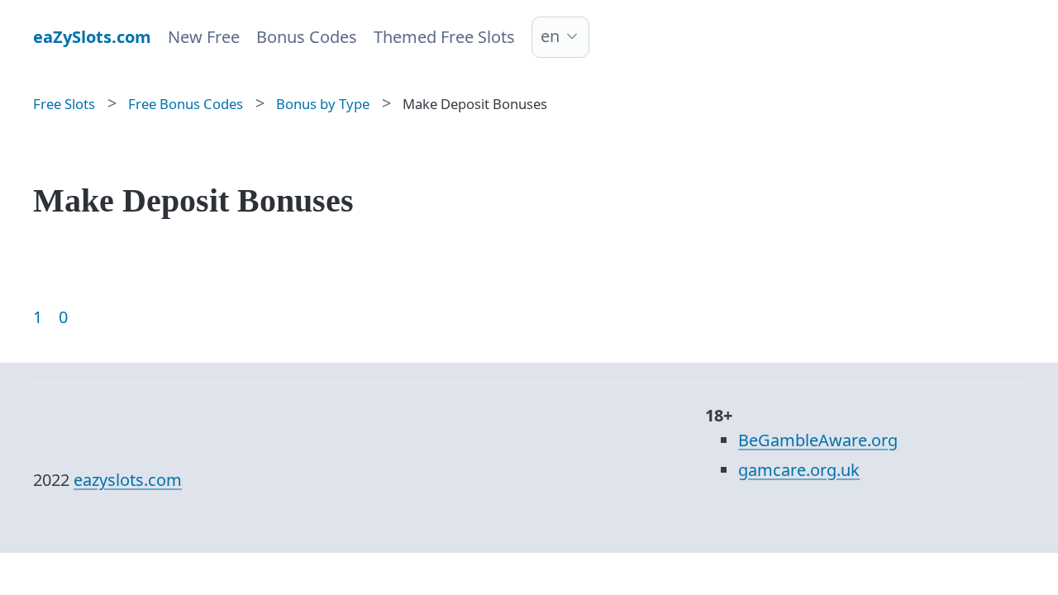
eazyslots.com (128, 480)
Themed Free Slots (444, 37)
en (550, 36)
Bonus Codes (306, 37)
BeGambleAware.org (818, 440)
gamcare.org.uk (799, 470)
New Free (204, 37)
